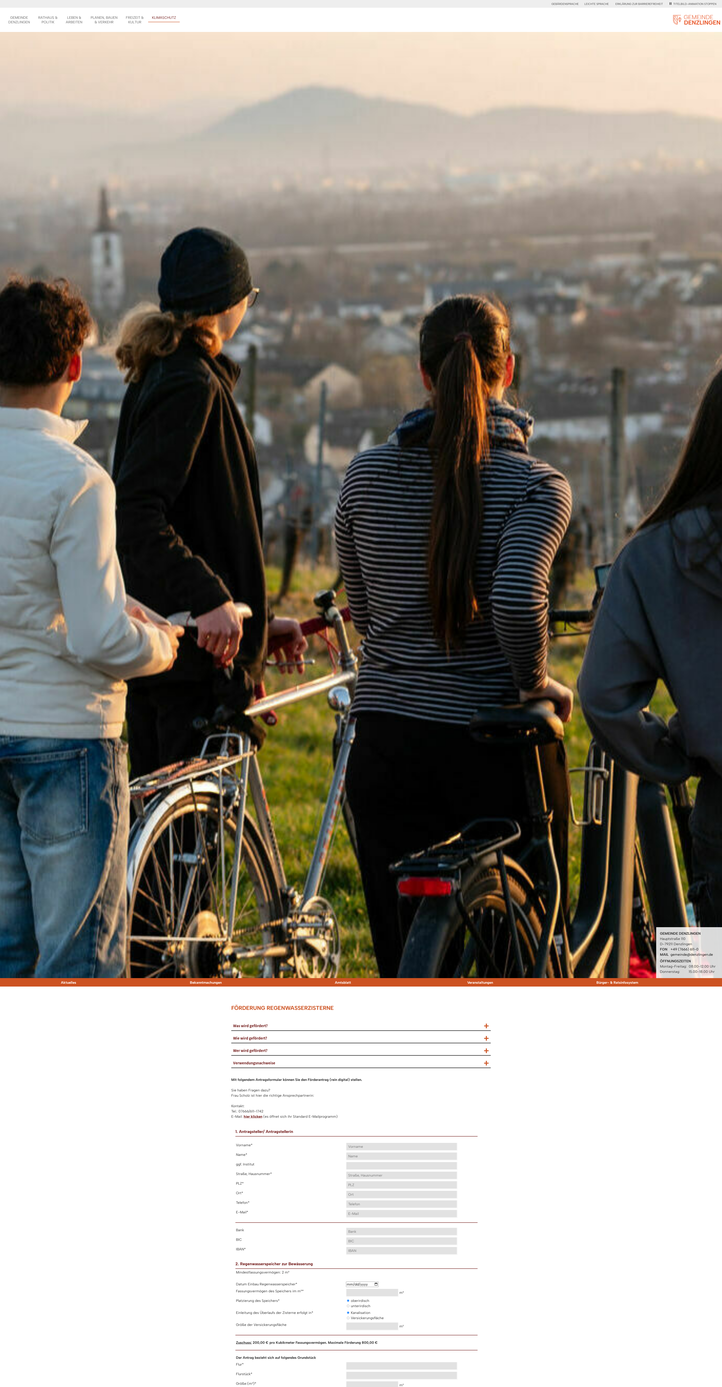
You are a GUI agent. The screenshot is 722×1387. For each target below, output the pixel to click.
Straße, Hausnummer (254, 1174)
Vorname (244, 1145)
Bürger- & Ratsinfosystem (617, 982)
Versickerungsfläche (367, 1318)
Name (241, 1154)
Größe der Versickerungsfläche (261, 1325)
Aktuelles (68, 982)
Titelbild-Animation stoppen (694, 4)
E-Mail (242, 1212)
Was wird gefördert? (250, 1025)
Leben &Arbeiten (74, 19)
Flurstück (244, 1374)
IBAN (241, 1249)
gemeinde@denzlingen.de (691, 954)
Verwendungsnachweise (254, 1062)
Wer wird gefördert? (250, 1050)
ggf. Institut (245, 1164)
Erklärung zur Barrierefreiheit (639, 4)
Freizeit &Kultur (135, 19)
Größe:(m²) (246, 1383)
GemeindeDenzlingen (19, 19)
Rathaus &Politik (48, 19)
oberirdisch (360, 1300)
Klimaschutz (164, 17)
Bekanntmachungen (206, 982)
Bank (240, 1230)
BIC (239, 1239)
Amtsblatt (343, 982)
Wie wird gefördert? (250, 1038)
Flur (240, 1364)
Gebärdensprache (565, 4)
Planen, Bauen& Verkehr (104, 19)
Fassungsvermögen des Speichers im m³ (270, 1291)
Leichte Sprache (596, 4)
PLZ (240, 1183)
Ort (239, 1193)
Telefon (243, 1202)
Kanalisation (360, 1313)
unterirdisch (360, 1306)
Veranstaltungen (480, 982)
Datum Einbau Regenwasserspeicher (266, 1284)
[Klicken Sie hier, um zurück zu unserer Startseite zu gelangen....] (696, 22)
